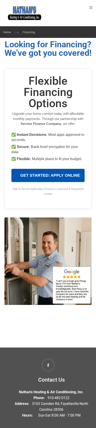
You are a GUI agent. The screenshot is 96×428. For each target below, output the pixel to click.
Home (7, 32)
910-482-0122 (58, 398)
